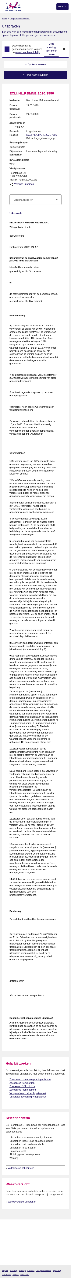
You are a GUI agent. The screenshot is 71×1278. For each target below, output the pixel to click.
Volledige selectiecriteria (21, 1168)
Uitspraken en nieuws (20, 19)
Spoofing (57, 1271)
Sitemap (13, 1271)
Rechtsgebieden (18, 142)
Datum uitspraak (14, 107)
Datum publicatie (15, 116)
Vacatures (6, 1274)
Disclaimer (24, 1274)
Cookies (30, 1271)
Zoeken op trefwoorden (21, 1083)
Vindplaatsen (17, 168)
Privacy (22, 1271)
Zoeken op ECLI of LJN (22, 1086)
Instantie (14, 100)
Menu (61, 6)
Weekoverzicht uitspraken (22, 1201)
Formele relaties (14, 133)
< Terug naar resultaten (35, 74)
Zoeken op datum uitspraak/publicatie (30, 1079)
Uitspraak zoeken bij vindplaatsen (27, 1096)
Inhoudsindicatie (19, 159)
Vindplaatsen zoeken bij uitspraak (27, 1093)
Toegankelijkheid (43, 1271)
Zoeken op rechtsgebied (22, 1089)
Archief (15, 1274)
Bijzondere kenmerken (15, 153)
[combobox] (35, 199)
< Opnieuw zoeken (35, 64)
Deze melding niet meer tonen (51, 49)
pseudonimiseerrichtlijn (27, 52)
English (5, 1271)
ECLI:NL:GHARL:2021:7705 (41, 134)
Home (4, 19)
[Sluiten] (64, 49)
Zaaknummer (17, 122)
